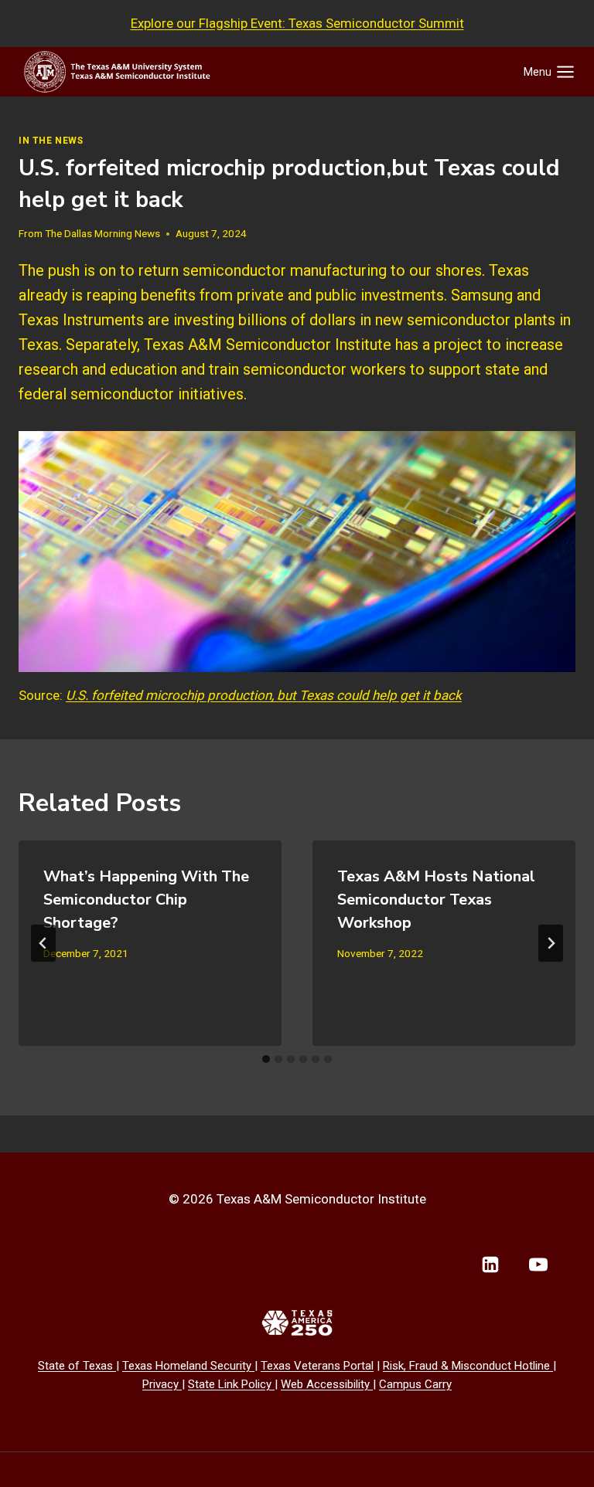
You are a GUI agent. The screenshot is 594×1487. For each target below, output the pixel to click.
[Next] (550, 943)
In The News (51, 140)
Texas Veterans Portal (317, 1366)
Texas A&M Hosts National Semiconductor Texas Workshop (436, 899)
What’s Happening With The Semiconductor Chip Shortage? (146, 899)
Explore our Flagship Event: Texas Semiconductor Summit (297, 23)
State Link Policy (231, 1384)
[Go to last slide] (43, 943)
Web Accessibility (327, 1384)
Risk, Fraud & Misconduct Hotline (468, 1366)
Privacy (162, 1384)
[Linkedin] (490, 1264)
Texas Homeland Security (188, 1366)
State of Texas (77, 1366)
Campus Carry (415, 1384)
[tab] (266, 1059)
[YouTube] (538, 1264)
